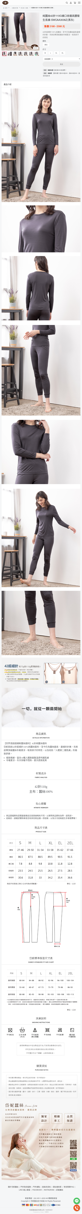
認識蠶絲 (59, 1190)
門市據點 (36, 1187)
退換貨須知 (46, 1187)
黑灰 (46, 45)
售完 (61, 64)
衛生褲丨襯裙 (24, 8)
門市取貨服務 (25, 1187)
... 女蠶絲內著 (14, 8)
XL (56, 53)
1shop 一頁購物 (44, 1212)
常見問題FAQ (69, 1187)
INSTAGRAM (49, 1190)
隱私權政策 (57, 1187)
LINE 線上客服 (24, 1190)
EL (63, 53)
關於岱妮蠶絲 (13, 1187)
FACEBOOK (37, 1190)
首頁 (6, 8)
